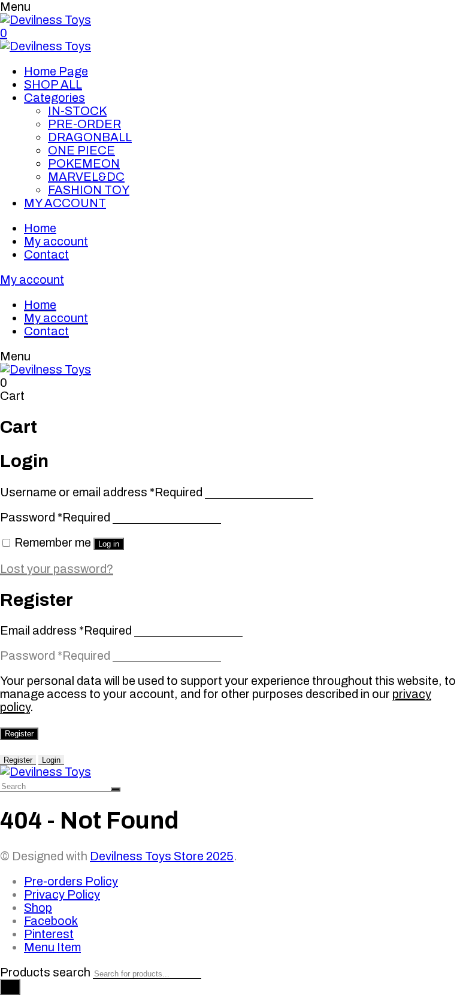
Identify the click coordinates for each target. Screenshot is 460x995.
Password (55, 517)
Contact (46, 254)
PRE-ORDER (84, 124)
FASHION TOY (88, 189)
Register (19, 733)
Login (51, 760)
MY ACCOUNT (65, 203)
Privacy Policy (62, 894)
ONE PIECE (81, 150)
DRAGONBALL (90, 137)
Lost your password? (56, 568)
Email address (66, 630)
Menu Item (52, 947)
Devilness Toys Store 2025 (162, 856)
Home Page (56, 71)
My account (56, 241)
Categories (54, 97)
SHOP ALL (53, 84)
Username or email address (101, 492)
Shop (38, 907)
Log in (108, 543)
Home (40, 228)
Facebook (51, 920)
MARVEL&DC (86, 176)
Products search (45, 972)
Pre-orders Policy (71, 881)
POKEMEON (84, 163)
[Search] (10, 987)
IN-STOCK (77, 110)
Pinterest (49, 934)
